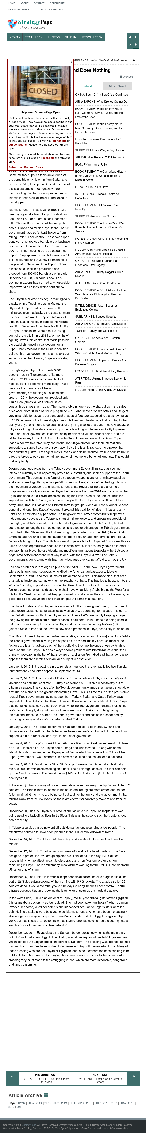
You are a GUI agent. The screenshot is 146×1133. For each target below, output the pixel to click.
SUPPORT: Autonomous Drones (95, 216)
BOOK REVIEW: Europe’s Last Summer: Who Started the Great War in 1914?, (100, 351)
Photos (54, 37)
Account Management (49, 9)
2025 (31, 1103)
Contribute (57, 3)
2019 (81, 1103)
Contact (39, 3)
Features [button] (33, 37)
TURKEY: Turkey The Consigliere (96, 331)
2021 (64, 1103)
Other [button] (70, 37)
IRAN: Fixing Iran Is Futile (91, 164)
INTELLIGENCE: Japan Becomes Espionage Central (96, 307)
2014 (123, 1103)
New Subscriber (18, 9)
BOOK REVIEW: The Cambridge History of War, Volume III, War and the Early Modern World (100, 175)
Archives (128, 76)
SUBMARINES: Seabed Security (95, 316)
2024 (39, 1103)
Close (39, 167)
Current (20, 1103)
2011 (20, 1107)
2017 (98, 1103)
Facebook (47, 158)
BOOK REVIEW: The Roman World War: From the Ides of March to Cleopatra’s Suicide (100, 227)
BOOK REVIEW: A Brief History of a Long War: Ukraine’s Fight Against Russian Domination (101, 294)
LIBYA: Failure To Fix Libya (91, 187)
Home (11, 3)
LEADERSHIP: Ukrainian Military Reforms (101, 371)
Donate (28, 167)
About (24, 3)
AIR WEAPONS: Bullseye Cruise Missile (100, 324)
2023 (47, 1103)
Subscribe (15, 167)
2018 (89, 1103)
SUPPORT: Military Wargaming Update (99, 150)
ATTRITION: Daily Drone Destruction (98, 283)
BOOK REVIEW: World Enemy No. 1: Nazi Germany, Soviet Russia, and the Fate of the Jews (99, 113)
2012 (11, 1107)
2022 (56, 1103)
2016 (106, 1103)
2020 (73, 1103)
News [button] (13, 37)
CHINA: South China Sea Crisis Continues (101, 94)
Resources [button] (91, 37)
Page (35, 23)
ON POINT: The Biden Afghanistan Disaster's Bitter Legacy (96, 263)
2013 (131, 1103)
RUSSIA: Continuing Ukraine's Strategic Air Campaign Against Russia (100, 251)
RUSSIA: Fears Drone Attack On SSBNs (100, 390)
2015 (114, 1103)
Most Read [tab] (117, 86)
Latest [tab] (87, 86)
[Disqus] (73, 1020)
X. (14, 161)
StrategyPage (29, 1124)
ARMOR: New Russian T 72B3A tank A (100, 157)
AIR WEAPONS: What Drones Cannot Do (101, 101)
